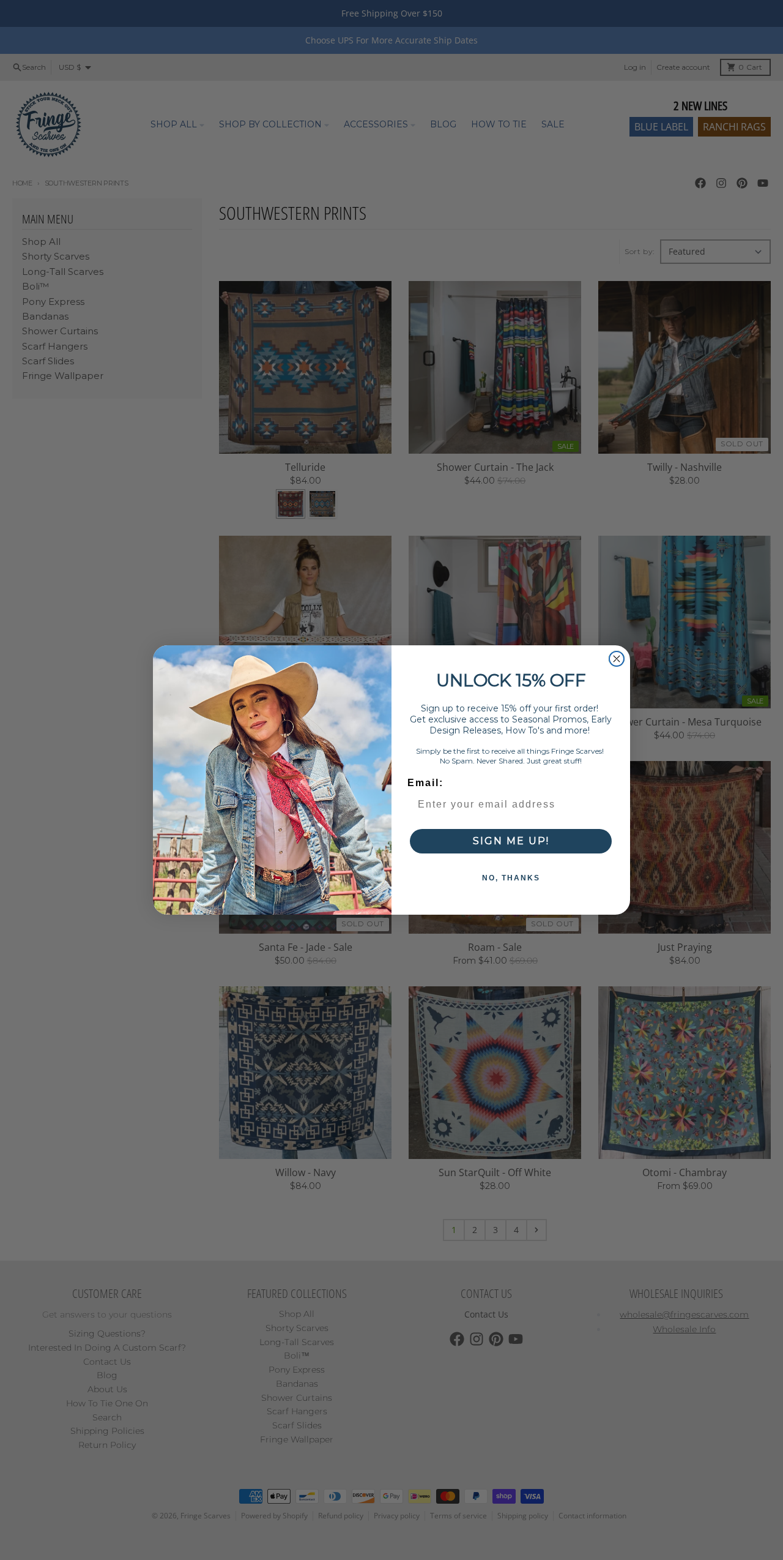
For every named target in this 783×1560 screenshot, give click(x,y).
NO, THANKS (511, 878)
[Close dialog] (616, 658)
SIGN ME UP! (511, 841)
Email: (425, 783)
